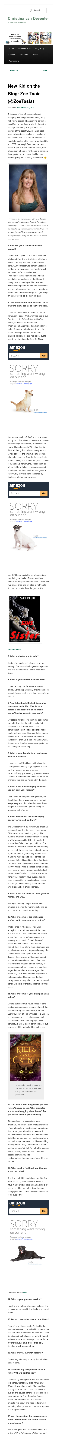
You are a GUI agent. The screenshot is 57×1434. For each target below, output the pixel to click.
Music (35, 54)
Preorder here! (14, 649)
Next (46, 70)
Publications (14, 60)
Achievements (24, 48)
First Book (24, 54)
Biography (39, 48)
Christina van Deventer (28, 18)
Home (11, 48)
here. (25, 1292)
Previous (13, 70)
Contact (12, 54)
